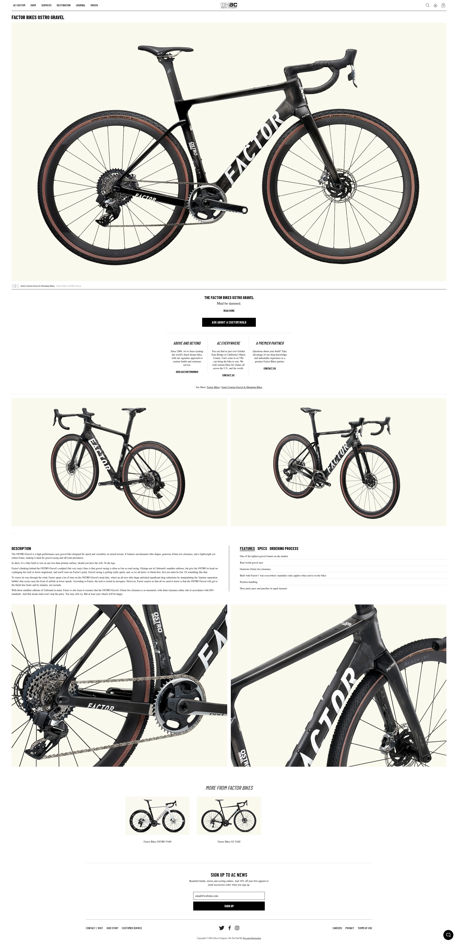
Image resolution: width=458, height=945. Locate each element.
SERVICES (46, 5)
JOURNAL (80, 5)
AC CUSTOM (19, 5)
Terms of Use (365, 928)
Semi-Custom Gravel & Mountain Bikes (38, 285)
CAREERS (337, 928)
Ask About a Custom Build (229, 322)
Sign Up (229, 906)
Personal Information (252, 938)
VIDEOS (94, 5)
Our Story (112, 928)
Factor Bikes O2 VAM (229, 841)
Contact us (228, 374)
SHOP (33, 5)
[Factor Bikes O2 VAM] (229, 816)
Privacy (349, 928)
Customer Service (132, 928)
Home (15, 286)
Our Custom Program (187, 371)
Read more (229, 310)
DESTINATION (63, 5)
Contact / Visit (94, 928)
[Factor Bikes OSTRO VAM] (157, 816)
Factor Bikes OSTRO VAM (157, 841)
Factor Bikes (213, 387)
